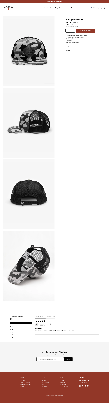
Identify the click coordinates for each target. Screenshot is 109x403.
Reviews (22, 386)
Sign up (68, 359)
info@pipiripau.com (84, 380)
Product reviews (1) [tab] (40, 316)
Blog (43, 384)
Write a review (21, 323)
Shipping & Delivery (25, 382)
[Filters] (88, 317)
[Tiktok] (85, 386)
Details (67, 47)
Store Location (45, 382)
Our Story (44, 380)
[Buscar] (98, 8)
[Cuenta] (101, 8)
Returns (67, 50)
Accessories (63, 384)
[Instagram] (80, 386)
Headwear (62, 382)
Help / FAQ (22, 380)
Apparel (62, 380)
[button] (21, 326)
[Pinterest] (88, 386)
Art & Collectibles (64, 386)
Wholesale (44, 386)
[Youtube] (83, 386)
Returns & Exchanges (25, 384)
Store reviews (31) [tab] (50, 316)
